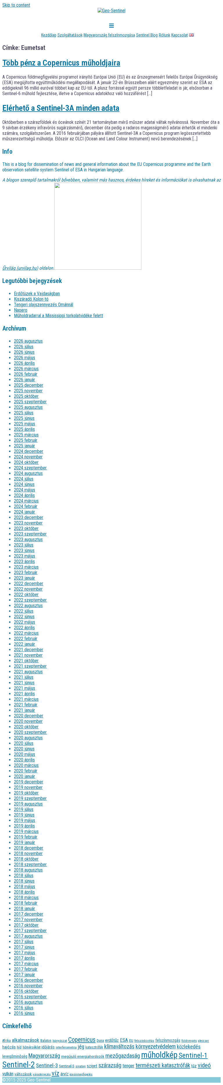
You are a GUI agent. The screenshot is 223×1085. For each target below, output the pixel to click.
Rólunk (164, 35)
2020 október (26, 727)
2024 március (26, 501)
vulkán (7, 1074)
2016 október (26, 991)
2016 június (24, 1013)
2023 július (23, 545)
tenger (128, 1065)
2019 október (26, 793)
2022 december (28, 583)
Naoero (20, 310)
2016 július (23, 1007)
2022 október (26, 594)
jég (81, 1046)
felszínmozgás (167, 1040)
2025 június (24, 418)
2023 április (24, 561)
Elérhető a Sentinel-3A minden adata (60, 108)
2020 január (24, 776)
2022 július (23, 611)
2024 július (23, 479)
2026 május (24, 357)
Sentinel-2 (18, 1064)
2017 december (28, 914)
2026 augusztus (28, 341)
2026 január (24, 379)
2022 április (24, 627)
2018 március (26, 897)
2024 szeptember (30, 468)
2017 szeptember (30, 930)
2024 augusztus (28, 473)
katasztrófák (94, 1047)
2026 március (26, 368)
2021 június (24, 682)
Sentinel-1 (193, 1055)
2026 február (25, 374)
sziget (92, 1065)
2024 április (24, 495)
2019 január (24, 842)
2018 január (24, 908)
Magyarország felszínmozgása (109, 35)
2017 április (24, 958)
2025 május (24, 424)
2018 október (26, 859)
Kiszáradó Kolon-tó (31, 299)
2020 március (26, 765)
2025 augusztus (28, 407)
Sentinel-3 (47, 1065)
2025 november (28, 390)
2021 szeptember (30, 666)
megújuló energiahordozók (82, 1056)
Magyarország (44, 1056)
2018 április (24, 892)
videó (204, 1065)
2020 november (28, 721)
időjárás (48, 1047)
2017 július (23, 941)
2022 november (28, 589)
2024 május (24, 490)
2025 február (25, 440)
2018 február (25, 903)
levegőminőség (14, 1056)
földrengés (189, 1041)
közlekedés (189, 1047)
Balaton (45, 1040)
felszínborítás (144, 1041)
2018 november (28, 853)
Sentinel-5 (66, 1066)
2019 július (23, 809)
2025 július (23, 413)
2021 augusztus (28, 671)
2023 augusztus (28, 539)
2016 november (28, 985)
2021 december (28, 649)
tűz (194, 1066)
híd (19, 1047)
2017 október (26, 925)
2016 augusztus (28, 1002)
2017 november (28, 919)
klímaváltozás (119, 1046)
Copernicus (82, 1039)
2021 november (28, 655)
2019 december (28, 782)
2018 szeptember (30, 864)
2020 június (24, 749)
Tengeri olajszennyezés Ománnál (43, 304)
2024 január (24, 512)
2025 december (28, 385)
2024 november (28, 457)
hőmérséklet (31, 1047)
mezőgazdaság (122, 1056)
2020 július (23, 743)
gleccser (203, 1041)
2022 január (24, 644)
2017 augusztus (28, 936)
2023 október (26, 528)
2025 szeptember (30, 401)
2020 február (25, 771)
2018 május (24, 886)
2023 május (24, 556)
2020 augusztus (28, 738)
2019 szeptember (30, 798)
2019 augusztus (28, 804)
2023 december (28, 517)
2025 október (26, 396)
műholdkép (159, 1055)
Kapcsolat (179, 35)
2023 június (24, 550)
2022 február (25, 638)
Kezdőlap (48, 35)
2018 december (28, 848)
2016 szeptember (30, 996)
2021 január (24, 710)
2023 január (24, 578)
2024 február (25, 506)
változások (23, 1074)
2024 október (26, 462)
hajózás (9, 1047)
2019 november (28, 787)
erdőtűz (112, 1040)
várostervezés (42, 1074)
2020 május (24, 754)
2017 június (24, 947)
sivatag (80, 1066)
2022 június (24, 616)
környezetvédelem (156, 1046)
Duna (100, 1041)
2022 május (24, 622)
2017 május (24, 952)
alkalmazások (25, 1040)
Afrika (6, 1040)
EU (131, 1040)
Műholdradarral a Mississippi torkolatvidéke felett (58, 315)
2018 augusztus (28, 870)
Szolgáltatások (69, 35)
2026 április (24, 363)
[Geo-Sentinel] (111, 10)
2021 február (25, 704)
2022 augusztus (28, 605)
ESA (124, 1040)
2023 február (25, 572)
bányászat (60, 1041)
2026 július (23, 346)
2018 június (24, 881)
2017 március (26, 963)
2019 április (24, 826)
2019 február (25, 837)
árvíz (64, 1074)
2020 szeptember (30, 732)
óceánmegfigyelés (81, 1074)
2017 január (24, 974)
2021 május (24, 688)
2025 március (26, 435)
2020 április (24, 760)
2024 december (28, 451)
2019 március (26, 831)
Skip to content (16, 5)
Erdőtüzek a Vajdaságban (37, 293)
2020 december (28, 716)
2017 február (25, 969)
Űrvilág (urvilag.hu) (20, 268)
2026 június (24, 352)
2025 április (24, 429)
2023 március (26, 567)
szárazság (109, 1065)
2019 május (24, 820)
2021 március (26, 699)
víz (55, 1073)
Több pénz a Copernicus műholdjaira (61, 63)
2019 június (24, 815)
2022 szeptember (30, 600)
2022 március (26, 633)
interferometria (66, 1047)
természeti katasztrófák (163, 1065)
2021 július (23, 677)
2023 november (28, 523)
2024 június (24, 484)
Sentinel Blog (147, 35)
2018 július (23, 875)
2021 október (26, 660)
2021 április (24, 693)
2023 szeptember (30, 534)
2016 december (28, 980)
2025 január (24, 446)
